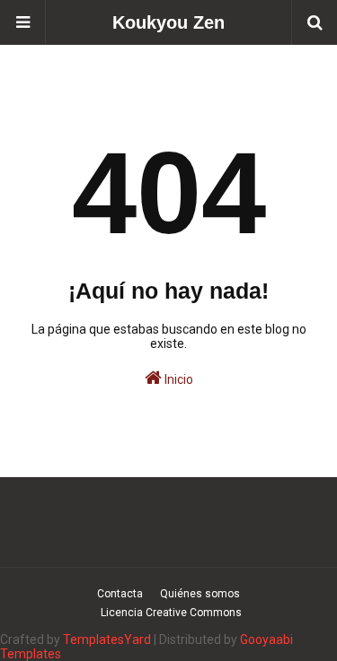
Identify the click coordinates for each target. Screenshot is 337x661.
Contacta (120, 593)
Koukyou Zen (168, 22)
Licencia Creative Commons (171, 612)
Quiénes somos (200, 593)
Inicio (177, 379)
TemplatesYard (107, 639)
